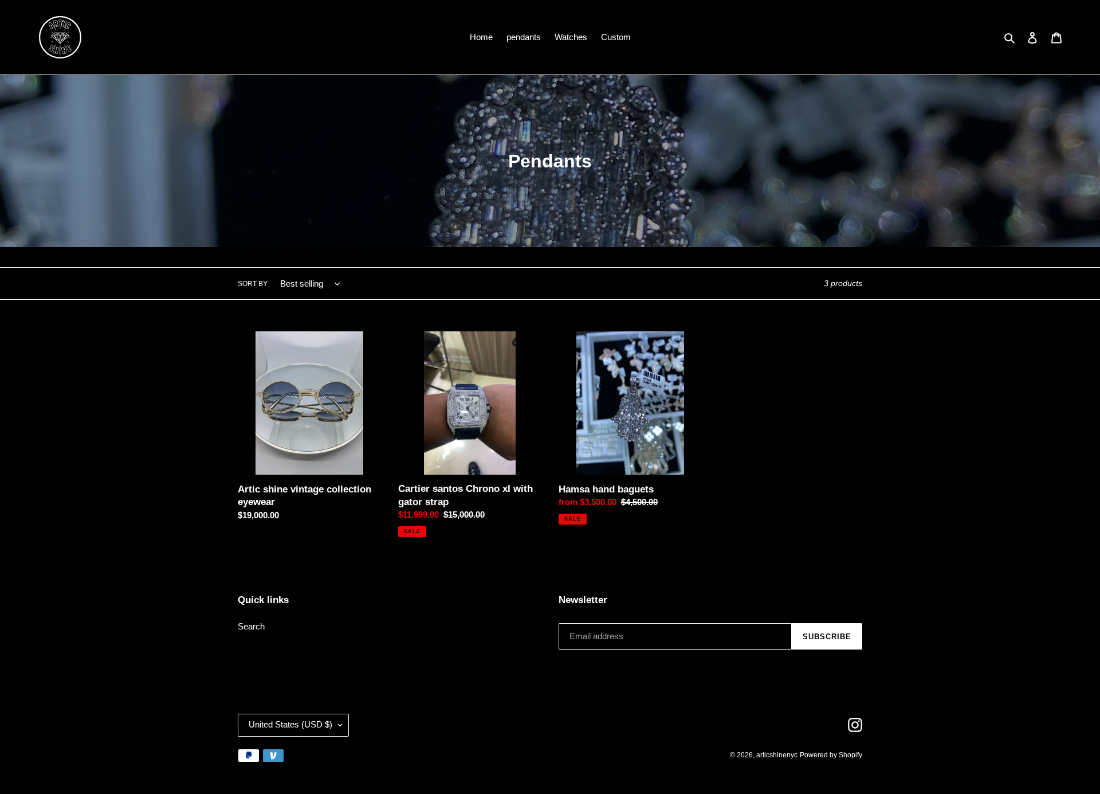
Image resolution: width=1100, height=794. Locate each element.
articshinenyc (777, 756)
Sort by (253, 284)
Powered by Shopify (831, 756)
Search (251, 627)
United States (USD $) (290, 725)
